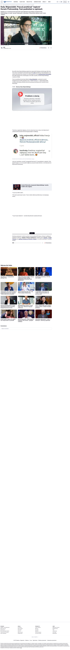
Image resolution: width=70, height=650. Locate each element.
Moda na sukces (20, 632)
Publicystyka (29, 1)
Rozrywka (16, 1)
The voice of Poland (38, 633)
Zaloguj (65, 1)
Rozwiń (31, 233)
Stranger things (20, 633)
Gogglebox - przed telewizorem (4, 627)
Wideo (49, 1)
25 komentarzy (43, 47)
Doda (53, 629)
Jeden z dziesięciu (38, 627)
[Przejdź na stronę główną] (2, 2)
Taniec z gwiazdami (3, 633)
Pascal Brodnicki (33, 79)
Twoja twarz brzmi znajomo (4, 632)
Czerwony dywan (37, 1)
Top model (36, 629)
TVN (34, 72)
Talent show (22, 1)
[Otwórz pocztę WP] (57, 2)
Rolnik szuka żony (3, 628)
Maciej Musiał (55, 633)
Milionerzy (36, 628)
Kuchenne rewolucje (38, 632)
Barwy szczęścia (20, 628)
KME (4, 47)
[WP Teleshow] (9, 2)
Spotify (45, 237)
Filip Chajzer (54, 632)
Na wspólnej (19, 627)
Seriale (44, 1)
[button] (60, 1)
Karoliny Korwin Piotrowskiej (44, 74)
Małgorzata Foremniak (56, 627)
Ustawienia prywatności (51, 640)
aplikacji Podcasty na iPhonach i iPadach (28, 239)
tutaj (21, 647)
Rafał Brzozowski (55, 628)
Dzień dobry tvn (2, 629)
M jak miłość (20, 629)
